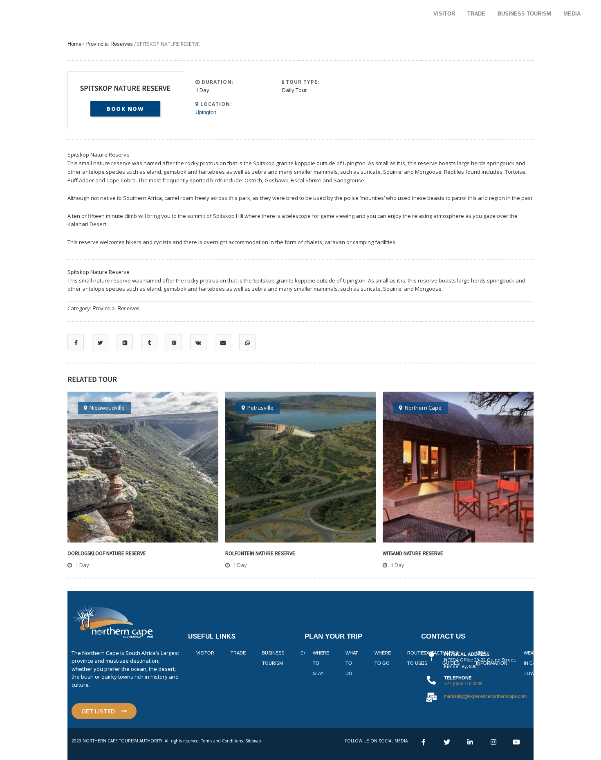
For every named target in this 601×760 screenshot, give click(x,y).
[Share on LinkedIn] (125, 343)
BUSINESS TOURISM (273, 658)
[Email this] (223, 343)
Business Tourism (524, 14)
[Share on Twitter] (100, 343)
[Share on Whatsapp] (247, 343)
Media (572, 14)
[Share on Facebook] (75, 343)
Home (74, 44)
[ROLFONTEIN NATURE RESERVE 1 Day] (300, 467)
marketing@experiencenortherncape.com (485, 696)
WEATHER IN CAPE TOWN (534, 663)
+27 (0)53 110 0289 (463, 683)
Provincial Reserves (109, 44)
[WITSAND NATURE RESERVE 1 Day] (458, 467)
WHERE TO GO (383, 658)
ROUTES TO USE (416, 658)
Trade (476, 14)
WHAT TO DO (351, 663)
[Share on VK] (198, 343)
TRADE (238, 652)
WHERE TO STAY (321, 663)
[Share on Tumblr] (149, 343)
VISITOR (205, 652)
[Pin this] (174, 343)
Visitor (444, 14)
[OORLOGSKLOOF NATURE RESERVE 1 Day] (142, 467)
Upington (205, 112)
